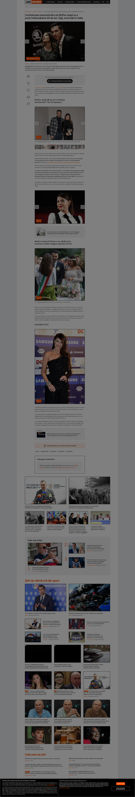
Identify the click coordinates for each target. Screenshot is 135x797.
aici (47, 790)
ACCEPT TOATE (120, 783)
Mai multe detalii (51, 785)
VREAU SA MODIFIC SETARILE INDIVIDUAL (120, 789)
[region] (67, 788)
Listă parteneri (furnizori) (64, 787)
